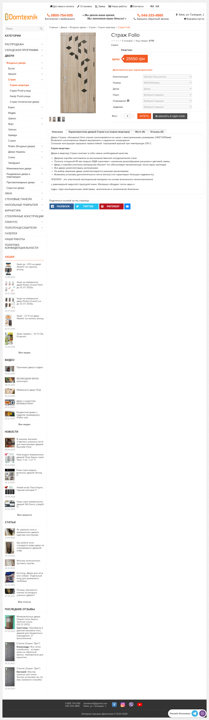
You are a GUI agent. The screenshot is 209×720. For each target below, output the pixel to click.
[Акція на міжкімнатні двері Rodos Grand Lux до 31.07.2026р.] (10, 303)
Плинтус (11, 222)
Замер (101, 6)
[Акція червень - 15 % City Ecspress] (10, 338)
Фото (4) (140, 131)
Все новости (24, 515)
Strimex (12, 129)
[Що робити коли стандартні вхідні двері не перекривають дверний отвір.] (10, 547)
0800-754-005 (61, 15)
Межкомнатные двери (19, 168)
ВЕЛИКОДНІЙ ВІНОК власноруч (28, 379)
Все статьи (24, 602)
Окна (8, 193)
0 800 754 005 (72, 703)
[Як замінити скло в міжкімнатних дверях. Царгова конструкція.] (10, 532)
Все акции (24, 352)
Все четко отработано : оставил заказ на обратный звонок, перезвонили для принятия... (29, 650)
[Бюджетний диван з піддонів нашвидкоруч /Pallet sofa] (10, 414)
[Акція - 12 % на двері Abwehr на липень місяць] (10, 320)
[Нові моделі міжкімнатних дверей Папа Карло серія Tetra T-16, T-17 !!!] (10, 458)
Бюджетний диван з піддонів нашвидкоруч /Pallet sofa (28, 415)
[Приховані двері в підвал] (10, 369)
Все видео (24, 424)
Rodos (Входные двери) (21, 146)
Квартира (126, 50)
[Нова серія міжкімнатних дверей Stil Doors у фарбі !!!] (10, 504)
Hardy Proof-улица (20, 96)
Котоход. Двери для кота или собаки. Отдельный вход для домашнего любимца (30, 577)
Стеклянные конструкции (24, 216)
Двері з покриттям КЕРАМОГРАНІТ (26, 402)
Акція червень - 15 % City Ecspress (30, 335)
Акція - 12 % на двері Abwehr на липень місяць (30, 317)
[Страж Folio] (50, 119)
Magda (12, 112)
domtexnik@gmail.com (95, 703)
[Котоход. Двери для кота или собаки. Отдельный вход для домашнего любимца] (10, 577)
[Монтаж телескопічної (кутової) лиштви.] (10, 563)
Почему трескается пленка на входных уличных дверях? (27, 592)
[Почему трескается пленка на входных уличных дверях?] (10, 591)
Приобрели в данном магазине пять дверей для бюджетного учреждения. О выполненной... (30, 627)
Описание (57, 131)
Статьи (10, 522)
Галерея (11, 233)
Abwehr (12, 74)
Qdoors (12, 118)
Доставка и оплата (63, 6)
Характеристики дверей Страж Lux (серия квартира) (99, 131)
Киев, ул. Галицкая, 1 (190, 14)
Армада (12, 135)
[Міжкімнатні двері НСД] (10, 392)
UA (157, 6)
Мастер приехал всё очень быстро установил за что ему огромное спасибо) (30, 674)
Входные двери (16, 62)
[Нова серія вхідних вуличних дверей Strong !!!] (10, 475)
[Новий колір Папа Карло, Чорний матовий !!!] (10, 490)
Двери (9, 55)
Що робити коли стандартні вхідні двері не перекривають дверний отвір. (30, 546)
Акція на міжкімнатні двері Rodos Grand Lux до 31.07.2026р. (29, 301)
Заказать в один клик (171, 116)
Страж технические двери (24, 101)
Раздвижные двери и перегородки (18, 175)
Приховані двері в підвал (30, 367)
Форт (11, 124)
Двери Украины (16, 151)
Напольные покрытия (21, 204)
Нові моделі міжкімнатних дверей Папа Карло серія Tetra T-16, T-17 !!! (30, 457)
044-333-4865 (151, 15)
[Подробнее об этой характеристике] (128, 101)
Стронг (12, 140)
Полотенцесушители (21, 227)
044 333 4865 (72, 706)
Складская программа (21, 50)
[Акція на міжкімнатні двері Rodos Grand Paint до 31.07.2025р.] (10, 286)
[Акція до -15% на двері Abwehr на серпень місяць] (10, 269)
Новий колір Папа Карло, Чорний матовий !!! (30, 488)
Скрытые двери (15, 187)
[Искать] (41, 28)
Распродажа (14, 44)
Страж (12, 79)
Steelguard (14, 162)
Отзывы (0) (156, 131)
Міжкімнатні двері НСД (29, 390)
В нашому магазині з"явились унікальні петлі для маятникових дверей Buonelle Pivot (30, 443)
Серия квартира (19, 85)
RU (152, 6)
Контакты (138, 6)
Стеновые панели (18, 199)
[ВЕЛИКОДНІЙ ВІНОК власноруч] (10, 380)
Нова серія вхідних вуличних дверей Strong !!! (29, 473)
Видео (9, 360)
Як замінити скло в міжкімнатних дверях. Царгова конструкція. (28, 532)
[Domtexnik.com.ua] (21, 17)
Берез (11, 107)
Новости (11, 431)
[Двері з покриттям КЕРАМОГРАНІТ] (10, 403)
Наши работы (119, 6)
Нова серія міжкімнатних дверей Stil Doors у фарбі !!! (30, 504)
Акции (9, 256)
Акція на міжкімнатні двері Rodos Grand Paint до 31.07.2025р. (30, 285)
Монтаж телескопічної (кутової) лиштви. (28, 562)
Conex (11, 157)
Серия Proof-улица (20, 90)
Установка (86, 6)
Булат (11, 68)
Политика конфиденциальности (21, 246)
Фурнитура (13, 210)
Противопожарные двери (21, 182)
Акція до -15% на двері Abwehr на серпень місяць (29, 267)
